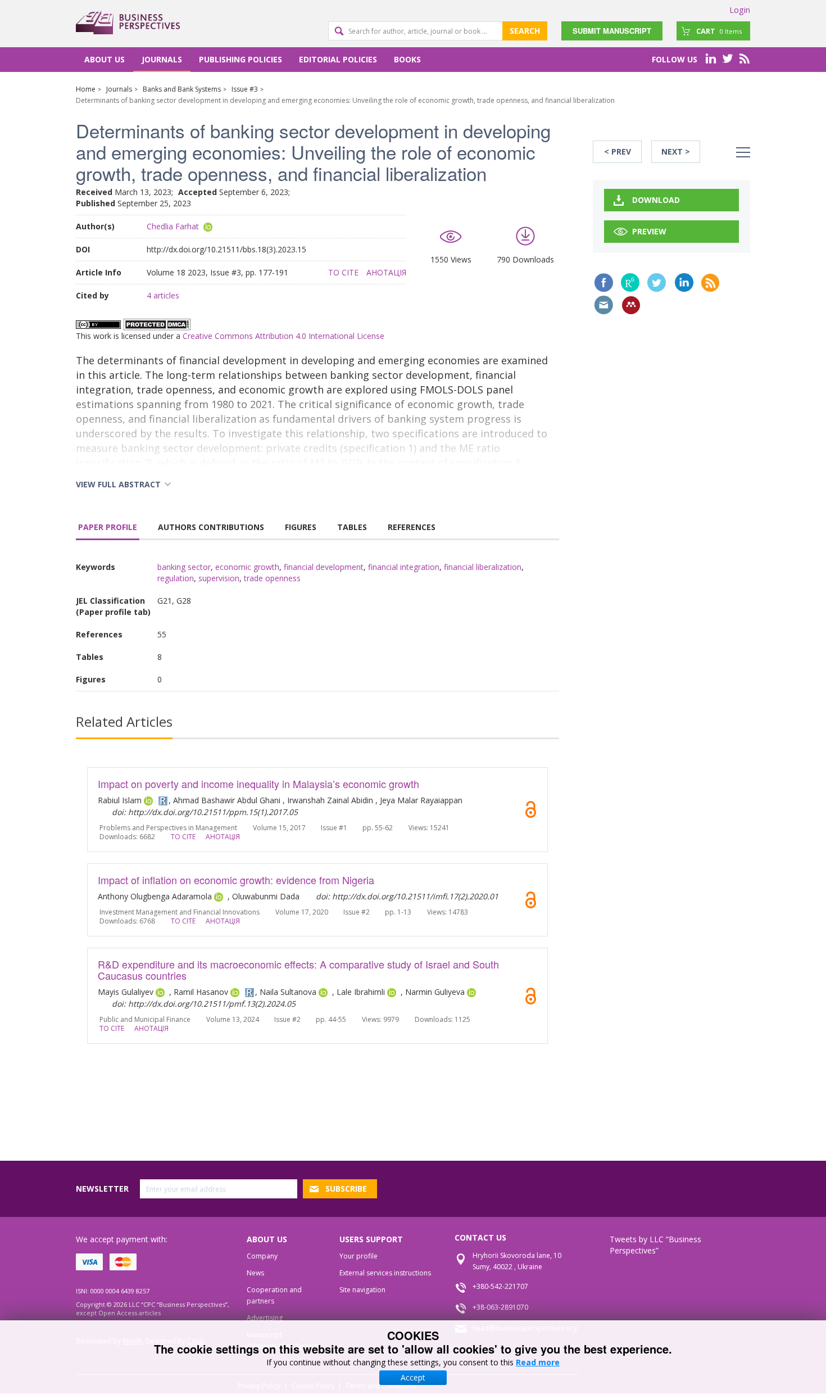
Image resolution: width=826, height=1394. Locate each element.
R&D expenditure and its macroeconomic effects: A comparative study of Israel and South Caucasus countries (298, 970)
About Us (104, 59)
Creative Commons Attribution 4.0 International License (283, 336)
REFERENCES (411, 527)
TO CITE (343, 272)
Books (407, 59)
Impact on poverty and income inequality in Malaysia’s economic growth (258, 783)
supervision (218, 578)
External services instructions (385, 1273)
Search (525, 30)
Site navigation (362, 1290)
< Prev (617, 151)
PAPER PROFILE (107, 527)
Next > (675, 151)
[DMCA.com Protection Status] (156, 323)
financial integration (403, 567)
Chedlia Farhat (173, 226)
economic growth (247, 567)
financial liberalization (482, 567)
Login (739, 9)
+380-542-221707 (500, 1286)
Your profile (358, 1256)
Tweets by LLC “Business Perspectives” (655, 1245)
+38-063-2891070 (500, 1307)
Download (656, 199)
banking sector (184, 567)
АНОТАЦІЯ (386, 272)
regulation (175, 578)
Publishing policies (240, 59)
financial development (324, 567)
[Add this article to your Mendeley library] (631, 305)
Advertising (265, 1318)
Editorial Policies (338, 59)
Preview (649, 231)
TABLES (352, 527)
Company (262, 1256)
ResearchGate (630, 282)
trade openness (272, 578)
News (255, 1273)
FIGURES (300, 527)
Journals (162, 59)
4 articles (163, 295)
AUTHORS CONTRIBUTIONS (211, 527)
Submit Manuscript (612, 30)
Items (719, 31)
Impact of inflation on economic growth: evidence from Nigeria (236, 879)
